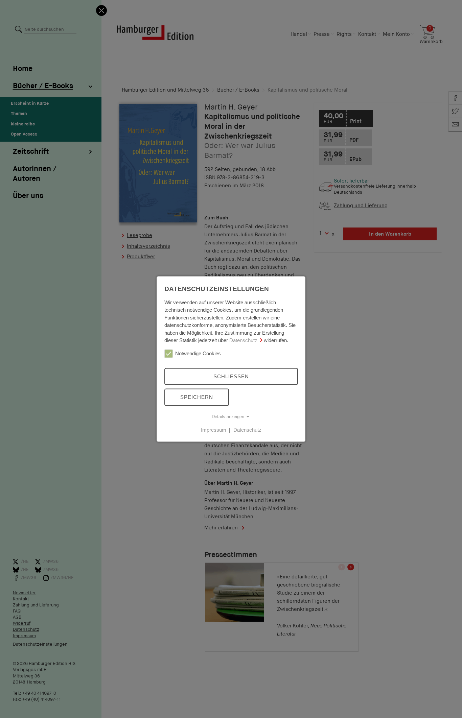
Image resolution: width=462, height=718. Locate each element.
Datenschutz (243, 340)
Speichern (196, 397)
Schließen (231, 376)
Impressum (213, 430)
